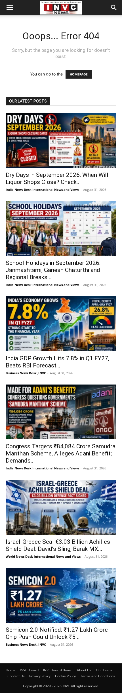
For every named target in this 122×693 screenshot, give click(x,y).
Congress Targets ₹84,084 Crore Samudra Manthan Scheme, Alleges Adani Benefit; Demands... (60, 453)
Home (10, 670)
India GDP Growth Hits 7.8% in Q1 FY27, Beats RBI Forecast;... (57, 362)
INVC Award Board (57, 670)
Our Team (104, 670)
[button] (10, 7)
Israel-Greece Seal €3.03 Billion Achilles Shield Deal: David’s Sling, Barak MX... (58, 545)
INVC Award (29, 670)
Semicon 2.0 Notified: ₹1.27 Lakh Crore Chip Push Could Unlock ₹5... (57, 633)
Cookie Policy (65, 676)
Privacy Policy (40, 676)
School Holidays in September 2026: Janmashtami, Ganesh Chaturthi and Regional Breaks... (53, 270)
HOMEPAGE (79, 74)
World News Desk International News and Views (43, 556)
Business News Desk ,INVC (26, 373)
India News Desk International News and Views (42, 189)
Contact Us (16, 676)
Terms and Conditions (97, 676)
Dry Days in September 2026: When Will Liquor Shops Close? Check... (57, 178)
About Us (84, 670)
